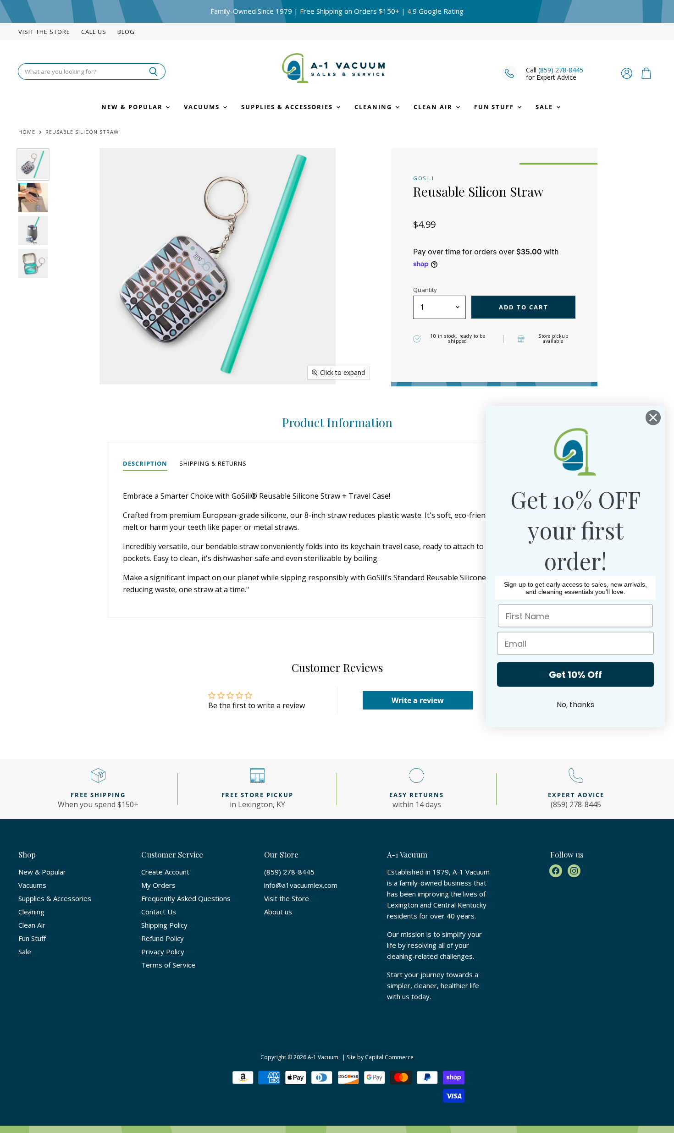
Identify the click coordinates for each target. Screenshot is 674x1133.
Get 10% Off (575, 674)
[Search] (153, 71)
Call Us (93, 31)
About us (278, 911)
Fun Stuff (495, 107)
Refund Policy (162, 938)
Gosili (423, 178)
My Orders (158, 885)
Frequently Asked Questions (186, 898)
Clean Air (434, 107)
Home (26, 132)
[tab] (145, 464)
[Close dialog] (653, 418)
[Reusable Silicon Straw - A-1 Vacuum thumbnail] (33, 164)
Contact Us (158, 911)
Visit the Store (44, 31)
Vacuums (203, 107)
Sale (545, 107)
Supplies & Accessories (288, 107)
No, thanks (575, 704)
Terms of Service (168, 964)
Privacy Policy (162, 951)
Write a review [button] (418, 700)
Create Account (165, 871)
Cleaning (374, 107)
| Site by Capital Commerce (378, 1057)
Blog (126, 31)
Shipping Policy (164, 925)
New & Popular (133, 107)
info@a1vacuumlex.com (300, 885)
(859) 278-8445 (560, 70)
